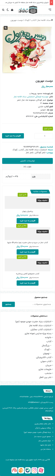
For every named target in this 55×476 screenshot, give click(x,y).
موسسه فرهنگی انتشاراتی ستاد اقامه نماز (31, 96)
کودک (27, 20)
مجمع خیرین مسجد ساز (42, 436)
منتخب (48, 373)
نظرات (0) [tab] (27, 166)
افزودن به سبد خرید (13, 136)
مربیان (48, 365)
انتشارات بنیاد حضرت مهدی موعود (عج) (33, 321)
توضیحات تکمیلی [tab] (27, 161)
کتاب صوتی (46, 361)
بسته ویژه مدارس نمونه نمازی (38, 333)
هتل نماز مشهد (45, 445)
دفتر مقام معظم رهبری (43, 424)
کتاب (33, 20)
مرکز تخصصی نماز (44, 441)
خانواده (48, 337)
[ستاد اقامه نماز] (27, 10)
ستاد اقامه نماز (44, 20)
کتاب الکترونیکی (43, 357)
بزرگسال (46, 345)
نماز (16, 460)
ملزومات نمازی (44, 369)
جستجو (8, 304)
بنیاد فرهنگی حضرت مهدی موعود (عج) (37, 432)
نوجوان (46, 353)
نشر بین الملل (45, 377)
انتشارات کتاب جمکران (41, 329)
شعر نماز (29, 152)
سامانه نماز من (46, 449)
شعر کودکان (40, 152)
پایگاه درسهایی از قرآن (43, 428)
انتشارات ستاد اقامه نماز (36, 149)
